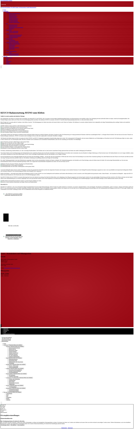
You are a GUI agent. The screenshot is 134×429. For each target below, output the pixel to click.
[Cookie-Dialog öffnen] (1, 403)
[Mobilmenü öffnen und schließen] (1, 67)
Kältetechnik (12, 48)
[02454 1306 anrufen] (1, 2)
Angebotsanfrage (12, 51)
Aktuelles (8, 64)
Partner (7, 62)
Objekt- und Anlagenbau (14, 43)
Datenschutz (6, 330)
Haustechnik (9, 30)
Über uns (5, 56)
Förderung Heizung (13, 19)
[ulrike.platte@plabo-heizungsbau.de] (1, 5)
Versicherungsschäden (14, 55)
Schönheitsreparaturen (14, 53)
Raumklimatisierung (13, 37)
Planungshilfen (9, 38)
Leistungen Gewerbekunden (12, 42)
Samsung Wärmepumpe (14, 22)
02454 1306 (3, 4)
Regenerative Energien (14, 47)
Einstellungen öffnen (5, 425)
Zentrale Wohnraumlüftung (15, 36)
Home (4, 343)
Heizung (8, 12)
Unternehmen (9, 57)
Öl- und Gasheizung (13, 21)
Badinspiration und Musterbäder (16, 27)
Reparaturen (9, 52)
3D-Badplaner (12, 40)
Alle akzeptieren (21, 425)
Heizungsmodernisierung (14, 13)
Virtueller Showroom (13, 41)
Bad (7, 23)
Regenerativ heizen (13, 16)
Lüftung (8, 33)
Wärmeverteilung (13, 17)
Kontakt (5, 331)
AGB (4, 332)
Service (7, 50)
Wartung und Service (13, 18)
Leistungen (5, 11)
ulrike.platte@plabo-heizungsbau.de (12, 268)
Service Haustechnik (13, 32)
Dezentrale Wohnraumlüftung (15, 35)
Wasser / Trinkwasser (13, 31)
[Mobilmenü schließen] (1, 341)
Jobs (7, 60)
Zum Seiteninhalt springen (6, 0)
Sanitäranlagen (12, 45)
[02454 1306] (1, 325)
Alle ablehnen (13, 425)
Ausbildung (8, 61)
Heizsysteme (12, 46)
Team (7, 58)
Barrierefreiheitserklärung (9, 333)
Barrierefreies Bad (13, 26)
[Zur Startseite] (18, 7)
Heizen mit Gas (12, 14)
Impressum (5, 328)
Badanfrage (11, 28)
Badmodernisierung (13, 25)
